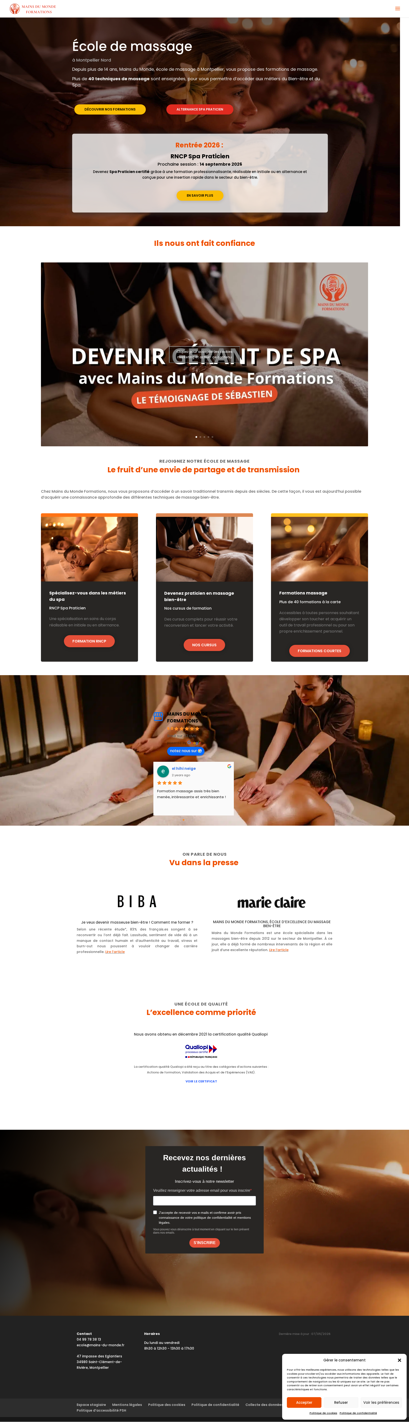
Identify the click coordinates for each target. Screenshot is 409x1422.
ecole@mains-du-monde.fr (100, 1345)
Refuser (341, 1402)
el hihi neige (184, 768)
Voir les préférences (381, 1402)
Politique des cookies (166, 1404)
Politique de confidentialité (358, 1413)
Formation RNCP (89, 641)
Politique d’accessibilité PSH (101, 1410)
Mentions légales (127, 1404)
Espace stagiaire (91, 1404)
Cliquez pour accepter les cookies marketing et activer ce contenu (204, 354)
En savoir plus (200, 195)
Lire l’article (115, 951)
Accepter (304, 1402)
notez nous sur (183, 750)
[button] (399, 1360)
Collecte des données (264, 1404)
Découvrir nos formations (110, 109)
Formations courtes (319, 651)
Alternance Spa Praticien (200, 109)
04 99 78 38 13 (89, 1339)
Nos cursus (204, 645)
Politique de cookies (323, 1413)
